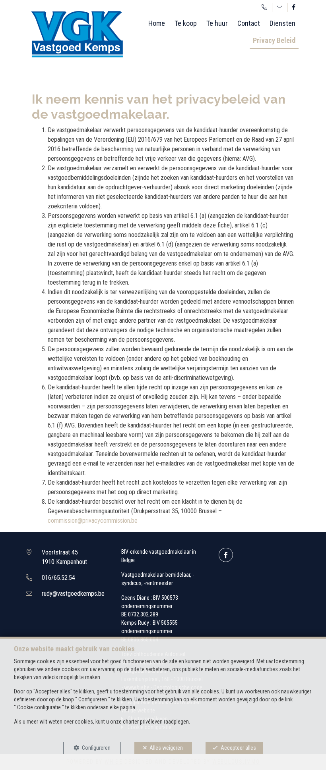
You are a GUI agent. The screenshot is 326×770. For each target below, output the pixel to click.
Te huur (217, 23)
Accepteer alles (238, 748)
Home (156, 23)
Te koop (186, 23)
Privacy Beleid (274, 40)
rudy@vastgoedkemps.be (73, 593)
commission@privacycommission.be (93, 520)
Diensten (282, 23)
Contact (248, 23)
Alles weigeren (166, 748)
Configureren (96, 748)
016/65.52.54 (58, 577)
